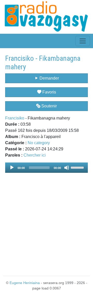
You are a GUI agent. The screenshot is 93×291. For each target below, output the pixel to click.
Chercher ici (35, 155)
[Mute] (66, 167)
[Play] (11, 167)
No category (39, 143)
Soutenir (48, 106)
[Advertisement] (46, 221)
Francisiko (14, 118)
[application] (46, 167)
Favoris (48, 92)
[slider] (78, 167)
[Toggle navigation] (82, 41)
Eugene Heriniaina (25, 283)
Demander (48, 78)
